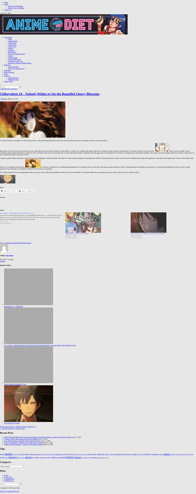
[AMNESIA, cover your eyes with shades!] (97, 222)
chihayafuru (100, 454)
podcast (62, 457)
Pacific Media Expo (14, 59)
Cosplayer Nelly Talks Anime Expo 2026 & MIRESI (21, 439)
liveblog (23, 457)
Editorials (7, 65)
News (6, 74)
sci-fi (89, 457)
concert (140, 454)
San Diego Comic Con (15, 61)
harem (2, 457)
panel (57, 457)
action (2, 454)
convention (146, 454)
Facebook (12, 243)
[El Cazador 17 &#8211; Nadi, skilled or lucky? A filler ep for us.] (32, 218)
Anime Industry (83, 454)
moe (33, 457)
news (42, 457)
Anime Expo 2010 (61, 454)
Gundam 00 (190, 454)
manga (28, 457)
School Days (85, 457)
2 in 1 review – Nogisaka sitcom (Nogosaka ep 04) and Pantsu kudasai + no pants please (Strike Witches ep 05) (40, 345)
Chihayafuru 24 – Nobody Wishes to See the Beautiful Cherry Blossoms (49, 94)
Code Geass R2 (126, 454)
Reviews (7, 76)
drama (167, 454)
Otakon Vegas (12, 57)
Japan (19, 457)
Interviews (7, 70)
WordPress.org (9, 481)
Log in (6, 475)
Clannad (112, 454)
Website (2, 261)
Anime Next (12, 45)
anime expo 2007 (42, 454)
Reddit (17, 243)
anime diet (15, 454)
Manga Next (12, 52)
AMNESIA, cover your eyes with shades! (77, 233)
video (107, 457)
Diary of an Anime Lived (16, 68)
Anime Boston (13, 41)
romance (78, 457)
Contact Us (7, 10)
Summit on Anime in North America (20, 63)
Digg (23, 243)
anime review (92, 454)
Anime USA (12, 46)
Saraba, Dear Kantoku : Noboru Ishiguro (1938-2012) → (18, 427)
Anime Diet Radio (23, 454)
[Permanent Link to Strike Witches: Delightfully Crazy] (28, 382)
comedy (134, 454)
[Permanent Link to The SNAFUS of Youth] (28, 421)
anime (8, 453)
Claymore (118, 454)
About (6, 4)
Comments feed (9, 479)
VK (21, 243)
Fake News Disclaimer (15, 6)
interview (12, 457)
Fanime (10, 48)
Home (6, 2)
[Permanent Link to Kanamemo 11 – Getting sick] (28, 304)
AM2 (10, 39)
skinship (93, 457)
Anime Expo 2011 (73, 454)
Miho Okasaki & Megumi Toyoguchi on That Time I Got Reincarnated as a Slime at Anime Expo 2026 (37, 437)
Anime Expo (12, 43)
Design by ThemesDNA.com (9, 491)
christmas (107, 454)
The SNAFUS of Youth (11, 423)
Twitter (6, 243)
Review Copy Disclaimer (16, 8)
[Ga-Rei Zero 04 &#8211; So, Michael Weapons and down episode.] (162, 222)
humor (6, 457)
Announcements (13, 67)
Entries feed (8, 477)
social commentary (101, 457)
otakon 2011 (47, 457)
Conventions (8, 37)
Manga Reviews (13, 79)
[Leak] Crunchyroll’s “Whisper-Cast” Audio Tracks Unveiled (24, 443)
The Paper (3, 99)
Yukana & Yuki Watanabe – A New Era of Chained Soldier (23, 444)
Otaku (54, 457)
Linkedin (28, 243)
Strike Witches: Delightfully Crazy (15, 384)
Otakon (10, 56)
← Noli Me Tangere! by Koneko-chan (12, 428)
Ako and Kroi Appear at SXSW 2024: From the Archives (22, 441)
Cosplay (161, 454)
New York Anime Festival (16, 54)
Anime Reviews (13, 78)
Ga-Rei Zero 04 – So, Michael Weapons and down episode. (148, 233)
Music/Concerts (9, 72)
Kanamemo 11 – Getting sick (13, 306)
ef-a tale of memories (181, 454)
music (37, 457)
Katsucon (11, 50)
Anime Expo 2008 (50, 454)
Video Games (8, 81)
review (69, 457)
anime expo (33, 454)
